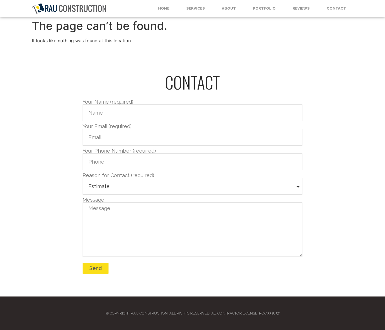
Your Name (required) (108, 101)
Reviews (301, 8)
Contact (336, 8)
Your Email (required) (107, 126)
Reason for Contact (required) (118, 175)
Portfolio (264, 8)
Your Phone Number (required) (119, 150)
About (229, 8)
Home (163, 8)
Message (93, 199)
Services (195, 8)
